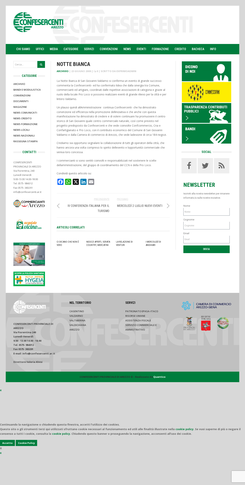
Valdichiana (77, 325)
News (127, 49)
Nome (186, 205)
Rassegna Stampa (25, 141)
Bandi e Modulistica (27, 89)
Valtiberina (77, 320)
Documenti (21, 101)
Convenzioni (109, 49)
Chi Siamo (23, 49)
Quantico (159, 377)
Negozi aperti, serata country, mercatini (98, 243)
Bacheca (198, 49)
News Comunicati (25, 112)
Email (186, 233)
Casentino (76, 311)
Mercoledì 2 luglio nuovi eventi (139, 206)
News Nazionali (24, 135)
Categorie (71, 49)
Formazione (160, 49)
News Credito (22, 118)
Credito (180, 49)
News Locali (21, 130)
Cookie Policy (26, 443)
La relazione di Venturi (124, 243)
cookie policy (185, 429)
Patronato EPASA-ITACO (141, 311)
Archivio (63, 71)
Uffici (40, 49)
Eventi (141, 49)
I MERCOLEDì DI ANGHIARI (153, 243)
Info (213, 49)
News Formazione (25, 124)
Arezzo (74, 329)
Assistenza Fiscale (138, 320)
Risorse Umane (135, 316)
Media (54, 49)
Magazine (20, 107)
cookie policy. (61, 433)
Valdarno (76, 316)
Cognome (188, 219)
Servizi (89, 49)
